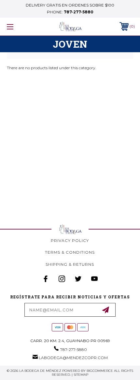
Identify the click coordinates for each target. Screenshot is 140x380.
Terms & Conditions (70, 252)
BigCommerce (100, 371)
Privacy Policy (70, 240)
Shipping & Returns (70, 264)
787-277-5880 (78, 11)
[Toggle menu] (19, 27)
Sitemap (81, 374)
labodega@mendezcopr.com (73, 357)
